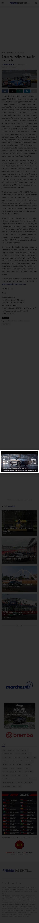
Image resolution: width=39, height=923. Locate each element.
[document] (19, 461)
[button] (36, 453)
